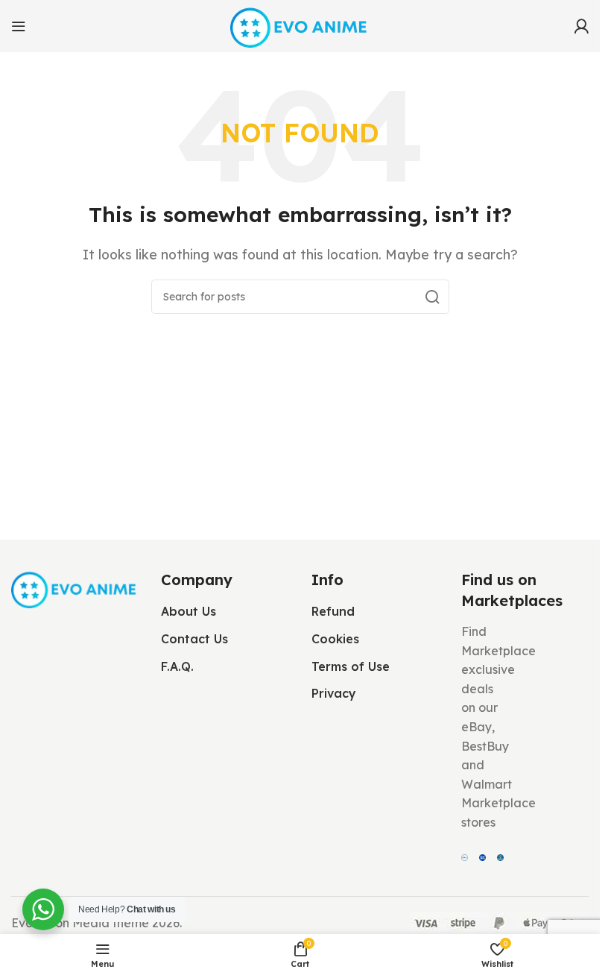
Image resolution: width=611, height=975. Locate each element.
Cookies (335, 638)
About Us (188, 611)
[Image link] (75, 587)
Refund (333, 611)
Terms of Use (350, 666)
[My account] (581, 26)
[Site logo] (300, 24)
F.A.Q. (177, 666)
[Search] (432, 297)
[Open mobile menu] (19, 26)
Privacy (333, 693)
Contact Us (194, 638)
